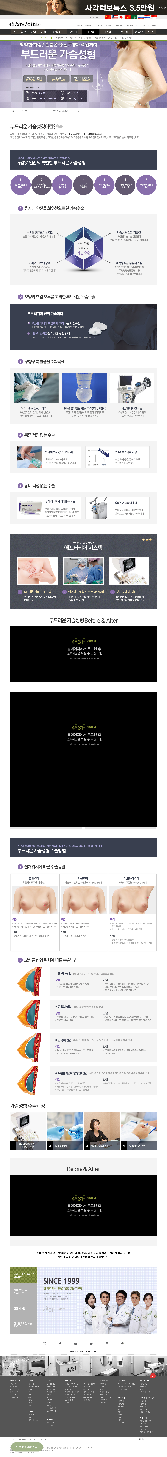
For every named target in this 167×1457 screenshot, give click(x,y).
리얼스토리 (143, 1409)
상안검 (49, 1403)
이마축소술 (68, 1403)
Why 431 (13, 1384)
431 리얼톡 (89, 25)
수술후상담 (143, 1387)
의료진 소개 (140, 25)
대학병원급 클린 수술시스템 (23, 1291)
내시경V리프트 (104, 1387)
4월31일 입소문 (15, 1389)
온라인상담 (78, 25)
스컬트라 (121, 1406)
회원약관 (44, 1439)
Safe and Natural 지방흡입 (126, 1384)
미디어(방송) (144, 1426)
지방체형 (124, 32)
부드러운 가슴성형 (46, 38)
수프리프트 (103, 1400)
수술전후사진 (119, 25)
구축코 (33, 32)
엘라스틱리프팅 (104, 1392)
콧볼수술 (31, 1403)
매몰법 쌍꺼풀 (51, 1387)
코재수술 (31, 1415)
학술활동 (143, 1424)
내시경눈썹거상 (51, 1408)
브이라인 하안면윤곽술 (72, 1392)
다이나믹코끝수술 (33, 1387)
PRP (119, 1409)
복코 (29, 1395)
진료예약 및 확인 (145, 1392)
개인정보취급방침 (33, 1439)
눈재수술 (56, 32)
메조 (119, 1412)
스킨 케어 (121, 1423)
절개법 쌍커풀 (51, 1392)
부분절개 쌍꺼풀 (52, 1389)
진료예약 (108, 25)
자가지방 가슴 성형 (85, 38)
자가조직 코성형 (33, 1420)
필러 (119, 1417)
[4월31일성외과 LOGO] (24, 24)
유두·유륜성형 (112, 38)
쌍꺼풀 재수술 (51, 1423)
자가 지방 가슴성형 (89, 1392)
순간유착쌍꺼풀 (51, 1411)
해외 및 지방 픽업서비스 (147, 1432)
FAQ (141, 1389)
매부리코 (31, 1389)
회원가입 (91, 17)
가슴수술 (90, 32)
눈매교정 (49, 1400)
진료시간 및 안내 (15, 1395)
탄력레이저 (103, 1395)
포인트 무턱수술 (70, 1397)
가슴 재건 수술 (100, 38)
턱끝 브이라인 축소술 (71, 1395)
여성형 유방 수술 (126, 38)
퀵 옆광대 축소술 (70, 1389)
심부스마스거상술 (105, 1397)
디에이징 (107, 32)
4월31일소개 (22, 1439)
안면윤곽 (73, 32)
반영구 (150, 32)
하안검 (49, 1405)
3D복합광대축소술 (71, 1387)
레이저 (120, 1420)
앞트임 (49, 1395)
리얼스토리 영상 (145, 1412)
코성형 (23, 32)
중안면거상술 (104, 1389)
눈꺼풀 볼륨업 (51, 1384)
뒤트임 (49, 1397)
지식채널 (143, 1429)
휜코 (29, 1397)
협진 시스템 (23, 1308)
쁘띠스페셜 (139, 32)
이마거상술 (103, 1403)
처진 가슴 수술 (71, 38)
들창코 (30, 1417)
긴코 (29, 1392)
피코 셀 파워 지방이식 (125, 1387)
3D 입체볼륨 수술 (70, 1400)
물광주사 (121, 1401)
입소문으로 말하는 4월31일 (23, 1325)
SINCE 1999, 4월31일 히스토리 (23, 1275)
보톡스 (120, 1415)
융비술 (30, 1400)
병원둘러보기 (14, 1392)
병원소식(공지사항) (146, 1421)
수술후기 (99, 25)
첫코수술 (31, 1384)
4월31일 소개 (152, 25)
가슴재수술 (60, 38)
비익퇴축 (31, 1405)
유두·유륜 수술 (88, 1397)
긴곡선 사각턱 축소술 (71, 1384)
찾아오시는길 (14, 1397)
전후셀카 (130, 25)
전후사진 (143, 1404)
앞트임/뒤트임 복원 (53, 1425)
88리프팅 (103, 1384)
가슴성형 (23, 111)
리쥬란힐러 (121, 1404)
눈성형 (43, 32)
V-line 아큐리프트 (123, 1389)
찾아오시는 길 (100, 17)
